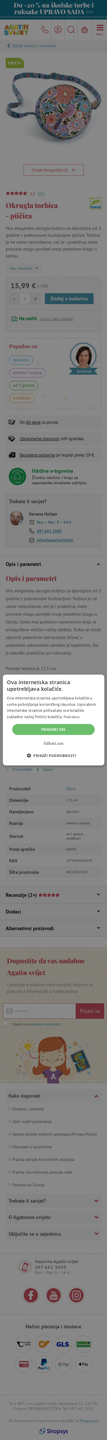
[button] (53, 755)
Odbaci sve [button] (54, 743)
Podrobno (72, 716)
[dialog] (53, 720)
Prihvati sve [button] (53, 729)
